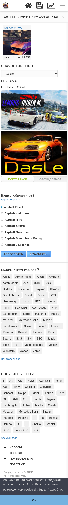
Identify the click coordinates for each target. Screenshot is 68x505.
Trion (6, 344)
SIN (29, 338)
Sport (6, 430)
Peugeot (56, 326)
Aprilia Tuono (23, 276)
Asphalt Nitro (13, 219)
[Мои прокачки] (39, 5)
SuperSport (22, 430)
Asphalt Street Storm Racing (23, 238)
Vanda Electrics (34, 344)
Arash (40, 276)
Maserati (40, 314)
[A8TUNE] (5, 5)
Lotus (26, 314)
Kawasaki (21, 307)
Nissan (28, 326)
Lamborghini (10, 314)
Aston (59, 380)
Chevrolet (24, 289)
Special (50, 424)
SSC (39, 338)
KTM (54, 307)
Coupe (22, 393)
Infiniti (6, 307)
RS (18, 424)
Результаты (39, 254)
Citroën (54, 289)
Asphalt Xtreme (14, 226)
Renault (22, 332)
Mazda (55, 314)
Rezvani (37, 332)
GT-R (15, 399)
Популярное (17, 179)
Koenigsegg (39, 307)
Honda (26, 301)
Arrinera (54, 276)
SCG (19, 338)
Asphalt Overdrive (16, 232)
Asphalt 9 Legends (17, 244)
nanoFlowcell (11, 326)
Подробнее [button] (55, 489)
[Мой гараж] (28, 5)
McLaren (8, 320)
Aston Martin (10, 283)
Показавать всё (10, 359)
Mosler (47, 320)
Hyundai (50, 301)
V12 (36, 430)
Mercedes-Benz (28, 320)
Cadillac (7, 289)
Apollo (6, 276)
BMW (37, 283)
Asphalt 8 (44, 380)
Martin (39, 405)
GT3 (25, 399)
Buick (49, 283)
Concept (8, 393)
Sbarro (7, 338)
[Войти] (17, 5)
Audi (26, 283)
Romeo (7, 424)
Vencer (53, 344)
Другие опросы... (11, 199)
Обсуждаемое (50, 179)
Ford (61, 393)
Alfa (20, 380)
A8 (11, 380)
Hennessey (10, 301)
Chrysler (40, 289)
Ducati (28, 295)
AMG (31, 380)
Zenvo (37, 351)
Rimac (51, 332)
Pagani (41, 326)
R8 (42, 417)
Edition (35, 393)
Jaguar (51, 399)
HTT (37, 301)
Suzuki (51, 338)
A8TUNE (28, 472)
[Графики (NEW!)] (51, 5)
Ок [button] (34, 500)
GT (4, 399)
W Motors (9, 351)
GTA (53, 295)
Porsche (8, 332)
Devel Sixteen (11, 295)
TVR (17, 344)
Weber (24, 351)
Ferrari (42, 295)
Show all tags (9, 438)
